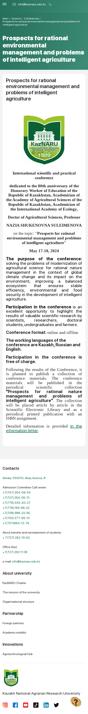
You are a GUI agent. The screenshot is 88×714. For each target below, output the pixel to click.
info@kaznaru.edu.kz (32, 4)
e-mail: (21, 561)
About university (17, 573)
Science (16, 18)
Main (5, 18)
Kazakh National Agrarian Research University (41, 693)
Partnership (13, 613)
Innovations (13, 644)
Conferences (31, 18)
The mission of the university (21, 592)
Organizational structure (18, 601)
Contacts (11, 468)
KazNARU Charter (14, 583)
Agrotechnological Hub (18, 654)
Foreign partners (13, 623)
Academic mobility (14, 632)
